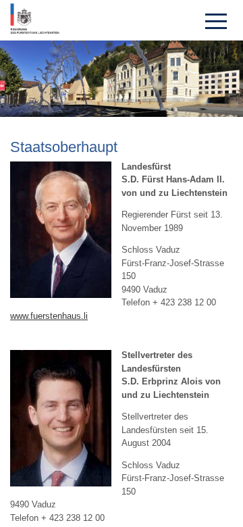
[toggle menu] (216, 20)
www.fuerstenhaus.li (49, 316)
